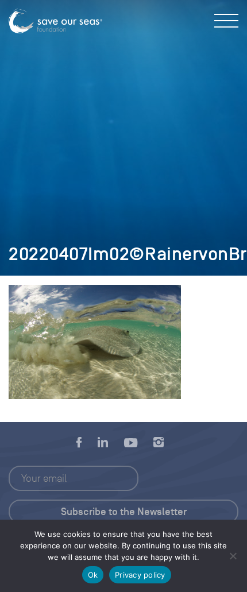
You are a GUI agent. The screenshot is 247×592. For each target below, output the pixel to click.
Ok (93, 574)
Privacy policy (140, 574)
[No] (232, 556)
